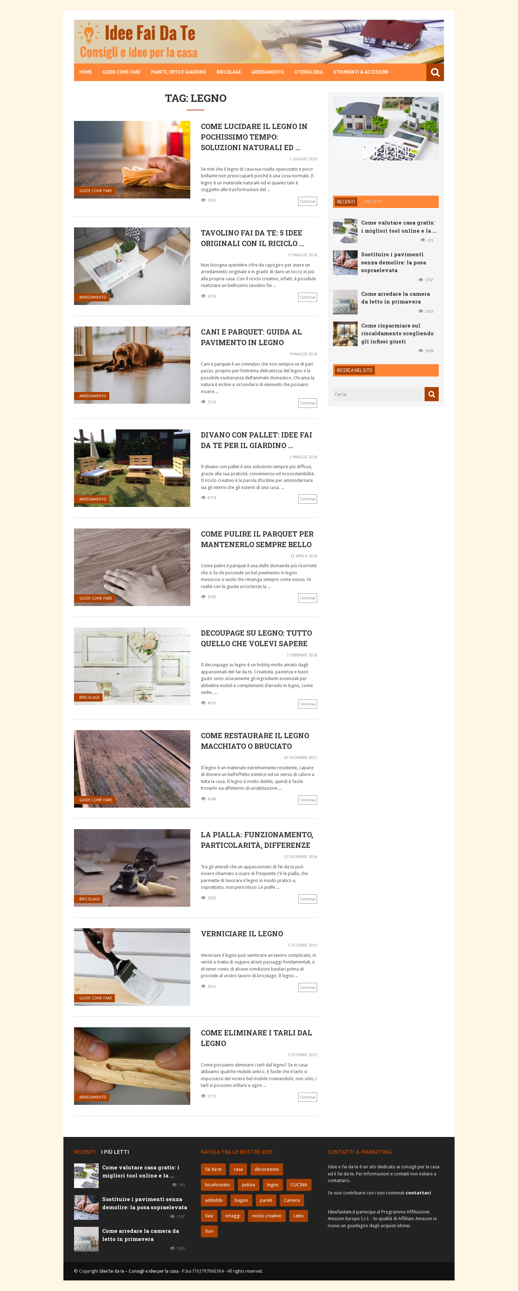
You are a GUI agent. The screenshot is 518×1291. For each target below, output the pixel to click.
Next (423, 210)
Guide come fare (122, 72)
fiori (209, 1231)
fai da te (213, 1169)
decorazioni (267, 1169)
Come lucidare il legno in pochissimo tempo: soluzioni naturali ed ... (254, 137)
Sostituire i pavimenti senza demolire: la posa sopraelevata (383, 139)
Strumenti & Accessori (361, 72)
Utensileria (309, 72)
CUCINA (299, 1184)
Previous (349, 210)
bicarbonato (217, 1184)
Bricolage (229, 72)
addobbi (214, 1200)
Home (85, 72)
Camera (292, 1200)
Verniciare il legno (242, 933)
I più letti (372, 243)
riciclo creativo (267, 1215)
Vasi (209, 1215)
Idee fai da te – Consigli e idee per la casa (139, 1271)
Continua (307, 201)
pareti (266, 1200)
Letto (299, 1215)
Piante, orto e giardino (178, 72)
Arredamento (268, 72)
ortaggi (232, 1215)
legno (273, 1184)
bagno (241, 1200)
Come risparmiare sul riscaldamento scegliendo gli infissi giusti (397, 375)
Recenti (346, 244)
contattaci (418, 1192)
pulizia (248, 1184)
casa (238, 1169)
